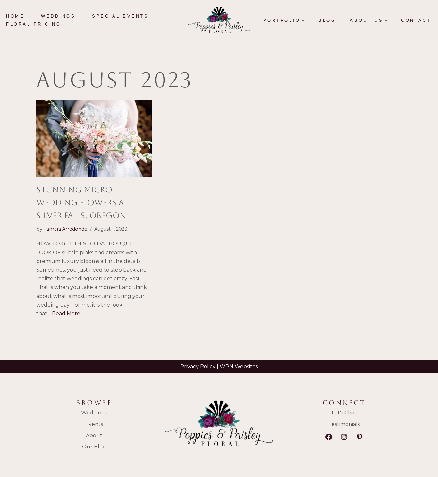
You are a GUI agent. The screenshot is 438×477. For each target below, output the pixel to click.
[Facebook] (328, 437)
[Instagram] (344, 437)
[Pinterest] (359, 437)
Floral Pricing (33, 24)
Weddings (58, 16)
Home (15, 16)
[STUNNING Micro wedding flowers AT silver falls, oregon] (94, 138)
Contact (416, 20)
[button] (303, 20)
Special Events (120, 16)
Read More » (68, 314)
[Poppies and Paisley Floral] (219, 20)
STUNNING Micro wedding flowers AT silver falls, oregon (82, 202)
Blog (327, 20)
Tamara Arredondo (66, 229)
